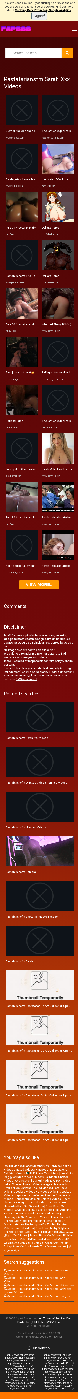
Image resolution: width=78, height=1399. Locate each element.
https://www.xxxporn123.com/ (20, 1383)
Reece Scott (58, 1202)
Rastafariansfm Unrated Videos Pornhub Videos (36, 782)
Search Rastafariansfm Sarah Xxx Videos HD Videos (40, 1285)
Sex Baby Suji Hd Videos (41, 1232)
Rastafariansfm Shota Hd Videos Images (32, 916)
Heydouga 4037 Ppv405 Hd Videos (26, 1217)
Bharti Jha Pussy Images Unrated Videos (37, 1200)
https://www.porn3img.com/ (58, 1383)
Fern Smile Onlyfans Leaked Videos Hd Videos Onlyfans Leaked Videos (37, 1191)
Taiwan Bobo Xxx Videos (45, 1235)
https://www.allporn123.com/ (58, 1371)
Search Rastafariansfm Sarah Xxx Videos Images (38, 1296)
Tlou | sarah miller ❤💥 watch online (29, 372)
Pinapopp (42, 1169)
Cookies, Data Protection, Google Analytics (43, 10)
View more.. (39, 584)
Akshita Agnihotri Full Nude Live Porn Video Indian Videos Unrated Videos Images (37, 1182)
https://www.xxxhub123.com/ (20, 1380)
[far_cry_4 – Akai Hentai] (22, 462)
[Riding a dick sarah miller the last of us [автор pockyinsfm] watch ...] (58, 366)
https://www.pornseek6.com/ (58, 1366)
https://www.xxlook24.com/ (20, 1388)
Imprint (37, 1318)
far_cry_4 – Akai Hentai (20, 469)
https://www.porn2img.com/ (58, 1380)
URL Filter (38, 1322)
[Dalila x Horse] (22, 414)
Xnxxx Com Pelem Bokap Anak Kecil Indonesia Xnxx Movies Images (36, 1244)
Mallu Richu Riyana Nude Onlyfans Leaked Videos (36, 1186)
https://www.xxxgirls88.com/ (58, 1355)
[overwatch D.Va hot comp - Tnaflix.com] (58, 173)
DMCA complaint (26, 679)
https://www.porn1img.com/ (58, 1377)
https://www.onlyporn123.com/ (57, 1374)
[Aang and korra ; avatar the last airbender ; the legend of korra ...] (22, 559)
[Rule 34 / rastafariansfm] (22, 221)
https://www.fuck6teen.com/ (58, 1360)
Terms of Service (54, 1318)
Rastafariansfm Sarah (19, 961)
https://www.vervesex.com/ (20, 1374)
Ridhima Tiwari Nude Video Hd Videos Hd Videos (38, 1237)
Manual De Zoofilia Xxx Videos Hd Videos (37, 1241)
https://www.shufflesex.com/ (20, 1371)
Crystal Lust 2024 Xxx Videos (33, 1210)
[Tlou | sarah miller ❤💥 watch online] (22, 366)
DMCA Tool (53, 1322)
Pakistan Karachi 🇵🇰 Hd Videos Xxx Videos (31, 1173)
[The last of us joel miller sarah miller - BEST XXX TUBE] (58, 414)
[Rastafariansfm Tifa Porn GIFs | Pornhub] (22, 269)
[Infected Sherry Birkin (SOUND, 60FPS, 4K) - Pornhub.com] (58, 317)
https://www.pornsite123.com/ (20, 1369)
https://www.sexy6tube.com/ (58, 1357)
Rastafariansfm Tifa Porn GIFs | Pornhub (31, 276)
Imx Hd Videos (13, 1166)
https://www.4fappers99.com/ (20, 1357)
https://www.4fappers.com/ (20, 1355)
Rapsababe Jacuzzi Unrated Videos (38, 1199)
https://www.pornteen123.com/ (58, 1369)
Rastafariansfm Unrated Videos (26, 827)
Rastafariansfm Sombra (21, 872)
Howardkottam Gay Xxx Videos (24, 1206)
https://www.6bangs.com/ (20, 1360)
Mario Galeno (58, 1169)
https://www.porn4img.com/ (58, 1385)
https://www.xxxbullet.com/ (20, 1377)
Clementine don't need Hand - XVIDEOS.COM (34, 131)
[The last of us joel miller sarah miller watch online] (58, 124)
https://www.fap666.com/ (20, 1366)
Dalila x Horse (14, 421)
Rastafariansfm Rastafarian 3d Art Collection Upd (37, 1140)
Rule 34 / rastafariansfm (21, 228)
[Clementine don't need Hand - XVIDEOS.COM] (22, 124)
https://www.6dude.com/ (20, 1363)
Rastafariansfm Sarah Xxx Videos (27, 738)
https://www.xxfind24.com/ (20, 1385)
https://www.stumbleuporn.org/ (58, 1388)
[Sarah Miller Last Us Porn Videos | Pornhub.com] (58, 462)
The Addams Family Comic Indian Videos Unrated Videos (37, 1211)
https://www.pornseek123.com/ (58, 1363)
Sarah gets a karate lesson (23, 179)
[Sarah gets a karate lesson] (22, 173)
